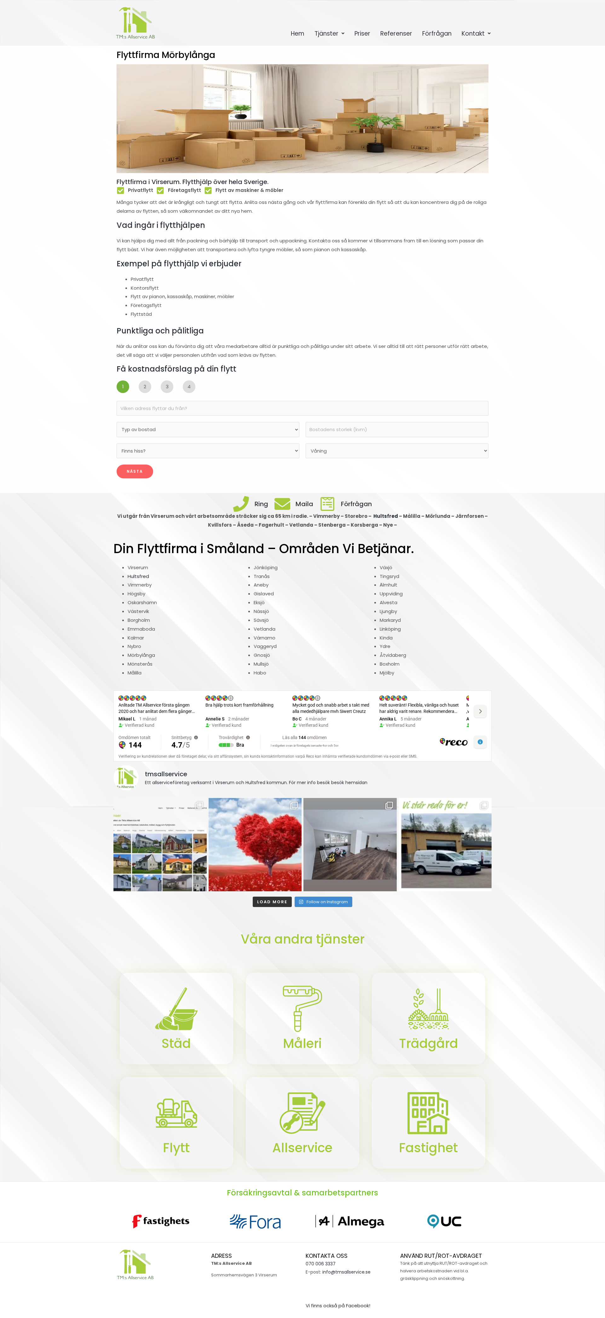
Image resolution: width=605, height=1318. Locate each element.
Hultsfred (386, 516)
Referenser (396, 33)
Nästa (135, 471)
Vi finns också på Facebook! (338, 1305)
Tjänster (326, 33)
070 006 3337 (321, 1264)
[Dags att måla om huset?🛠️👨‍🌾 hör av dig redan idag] (160, 844)
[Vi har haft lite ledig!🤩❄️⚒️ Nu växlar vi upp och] (445, 844)
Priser (362, 33)
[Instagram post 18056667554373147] (350, 844)
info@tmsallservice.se (346, 1272)
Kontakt (473, 33)
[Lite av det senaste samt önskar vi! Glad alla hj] (255, 844)
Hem (297, 33)
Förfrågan (437, 33)
